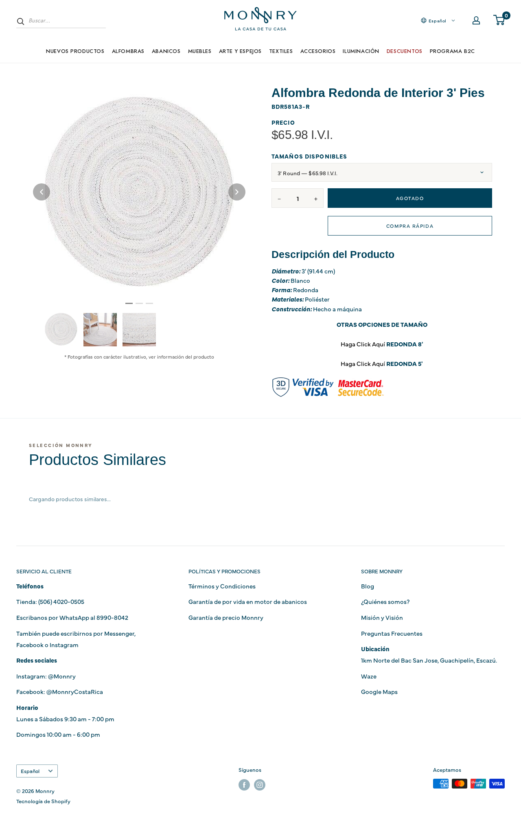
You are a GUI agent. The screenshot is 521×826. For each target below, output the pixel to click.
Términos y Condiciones (222, 586)
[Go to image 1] (129, 303)
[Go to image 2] (139, 303)
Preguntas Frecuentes (391, 633)
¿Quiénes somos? (385, 601)
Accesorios (318, 51)
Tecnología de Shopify (43, 800)
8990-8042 (112, 617)
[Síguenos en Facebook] (244, 785)
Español (30, 770)
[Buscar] (20, 21)
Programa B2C (452, 51)
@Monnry (62, 676)
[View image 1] (61, 329)
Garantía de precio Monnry (225, 617)
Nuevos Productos (75, 51)
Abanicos (166, 51)
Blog (367, 586)
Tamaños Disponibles (309, 156)
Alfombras (128, 51)
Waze (369, 676)
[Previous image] (41, 191)
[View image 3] (139, 329)
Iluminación (361, 51)
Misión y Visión (382, 617)
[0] (499, 20)
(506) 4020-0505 (61, 601)
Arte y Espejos (240, 51)
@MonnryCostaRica (74, 691)
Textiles (281, 51)
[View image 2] (100, 329)
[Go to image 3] (149, 303)
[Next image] (236, 191)
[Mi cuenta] (476, 20)
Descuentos (404, 51)
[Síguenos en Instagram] (259, 785)
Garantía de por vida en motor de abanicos (247, 601)
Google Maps (379, 691)
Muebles (200, 51)
